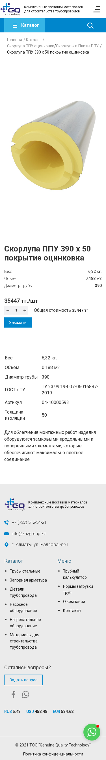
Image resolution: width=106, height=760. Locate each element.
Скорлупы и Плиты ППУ (77, 46)
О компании (74, 601)
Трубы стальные (25, 571)
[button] (91, 732)
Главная (14, 39)
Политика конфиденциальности (53, 754)
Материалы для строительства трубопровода (24, 641)
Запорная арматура (28, 580)
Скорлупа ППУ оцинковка (30, 46)
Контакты (72, 610)
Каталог (30, 25)
